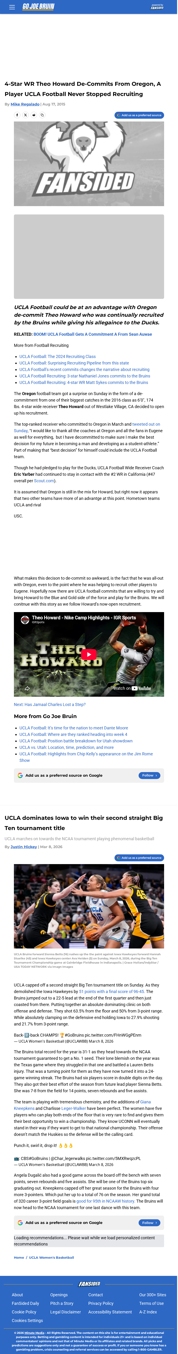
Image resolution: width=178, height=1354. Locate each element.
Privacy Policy (101, 1303)
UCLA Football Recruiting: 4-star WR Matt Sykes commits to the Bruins (83, 382)
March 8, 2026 (101, 1041)
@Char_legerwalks (68, 1158)
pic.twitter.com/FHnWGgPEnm (113, 1035)
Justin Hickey (24, 847)
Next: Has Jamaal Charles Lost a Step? (50, 704)
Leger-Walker (73, 1108)
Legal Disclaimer (65, 1311)
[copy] (42, 115)
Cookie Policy (24, 1311)
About (17, 1294)
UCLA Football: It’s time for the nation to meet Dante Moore (73, 727)
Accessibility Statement (110, 1311)
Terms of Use (151, 1303)
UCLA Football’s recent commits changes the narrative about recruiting (84, 369)
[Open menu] (12, 7)
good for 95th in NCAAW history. (105, 1201)
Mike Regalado (25, 104)
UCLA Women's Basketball (51, 1257)
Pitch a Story (61, 1303)
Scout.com (44, 480)
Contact (95, 1294)
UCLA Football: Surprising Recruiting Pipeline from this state (74, 363)
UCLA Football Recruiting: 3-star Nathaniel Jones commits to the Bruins (84, 376)
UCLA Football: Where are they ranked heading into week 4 (73, 734)
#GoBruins (74, 1035)
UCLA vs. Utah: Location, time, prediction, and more (66, 747)
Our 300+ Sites (152, 1294)
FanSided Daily (25, 1303)
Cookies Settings (27, 1320)
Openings (59, 1294)
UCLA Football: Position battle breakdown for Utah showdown (76, 740)
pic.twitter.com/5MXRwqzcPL (113, 1158)
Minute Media (34, 1333)
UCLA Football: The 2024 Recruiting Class (57, 356)
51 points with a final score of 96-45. (112, 991)
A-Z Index (148, 1311)
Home (19, 1257)
